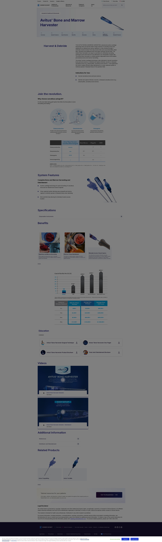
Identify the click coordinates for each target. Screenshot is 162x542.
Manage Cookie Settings (115, 539)
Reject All (125, 539)
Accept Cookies (134, 539)
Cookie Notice (14, 540)
